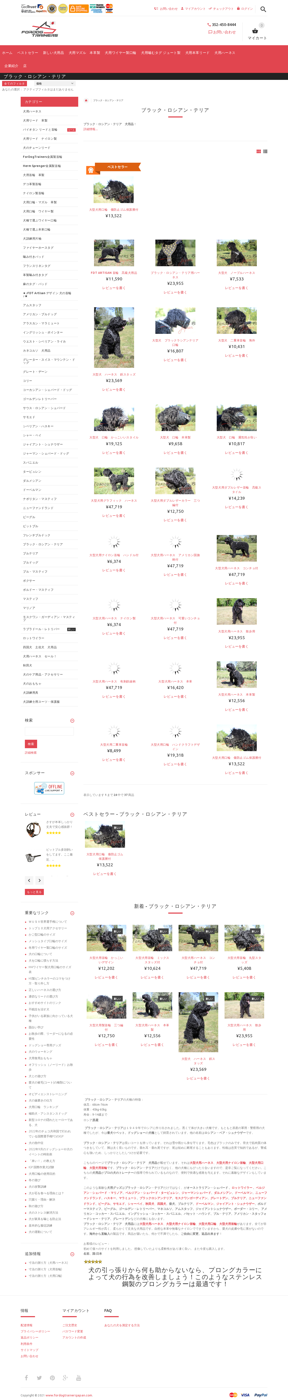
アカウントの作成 (74, 1337)
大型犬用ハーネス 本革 (175, 681)
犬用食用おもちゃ (40, 1058)
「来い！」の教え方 (42, 1161)
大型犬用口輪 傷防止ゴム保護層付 (114, 209)
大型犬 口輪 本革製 (175, 437)
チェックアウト (223, 8)
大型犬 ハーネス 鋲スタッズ (114, 374)
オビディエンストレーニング (48, 1094)
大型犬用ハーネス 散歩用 (236, 631)
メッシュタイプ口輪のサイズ (48, 941)
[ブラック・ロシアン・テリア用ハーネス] (175, 252)
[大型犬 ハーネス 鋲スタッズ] (114, 337)
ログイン (247, 8)
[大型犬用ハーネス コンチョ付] (237, 548)
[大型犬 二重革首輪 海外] (237, 320)
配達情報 (26, 1325)
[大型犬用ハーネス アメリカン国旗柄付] (175, 541)
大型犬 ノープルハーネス (236, 272)
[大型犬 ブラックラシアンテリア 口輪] (175, 320)
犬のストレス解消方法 (43, 1212)
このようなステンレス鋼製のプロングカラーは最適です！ (192, 1280)
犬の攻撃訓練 (37, 1186)
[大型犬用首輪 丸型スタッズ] (244, 937)
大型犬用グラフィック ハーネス (114, 500)
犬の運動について (40, 1232)
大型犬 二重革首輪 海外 (236, 340)
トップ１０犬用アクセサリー (48, 928)
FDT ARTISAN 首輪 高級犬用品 (114, 272)
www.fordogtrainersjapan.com (69, 1395)
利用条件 (26, 1343)
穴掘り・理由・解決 (42, 1199)
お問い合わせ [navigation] (169, 8)
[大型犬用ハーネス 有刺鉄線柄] (114, 668)
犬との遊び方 (37, 1076)
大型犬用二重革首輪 (115, 744)
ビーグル (104, 1203)
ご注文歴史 (69, 1325)
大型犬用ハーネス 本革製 (236, 694)
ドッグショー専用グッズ (45, 1045)
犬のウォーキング (40, 1051)
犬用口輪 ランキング (43, 1107)
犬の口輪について (40, 954)
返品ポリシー (29, 1337)
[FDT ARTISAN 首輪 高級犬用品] (114, 252)
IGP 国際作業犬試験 (41, 1167)
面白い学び (36, 1027)
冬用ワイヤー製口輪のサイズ (48, 947)
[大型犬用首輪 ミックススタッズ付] (152, 937)
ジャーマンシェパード (196, 1192)
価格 (39, 83)
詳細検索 (31, 752)
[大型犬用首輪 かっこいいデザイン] (106, 937)
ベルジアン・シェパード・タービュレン (152, 1192)
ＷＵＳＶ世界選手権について (48, 921)
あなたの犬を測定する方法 (122, 1325)
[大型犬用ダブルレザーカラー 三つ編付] (175, 480)
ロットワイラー (242, 1187)
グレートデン (219, 1198)
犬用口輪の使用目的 (42, 1173)
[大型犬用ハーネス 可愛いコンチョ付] (175, 604)
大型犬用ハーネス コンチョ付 (236, 568)
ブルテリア (238, 1198)
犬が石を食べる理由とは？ (46, 1193)
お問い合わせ (224, 32)
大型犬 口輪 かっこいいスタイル (114, 437)
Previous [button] (29, 880)
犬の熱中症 (36, 1143)
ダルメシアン (223, 1192)
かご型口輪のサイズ (42, 934)
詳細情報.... (90, 129)
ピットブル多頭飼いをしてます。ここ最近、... (59, 854)
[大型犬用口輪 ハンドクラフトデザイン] (175, 731)
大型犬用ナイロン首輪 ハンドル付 (114, 555)
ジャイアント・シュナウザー (235, 1203)
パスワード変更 (72, 1331)
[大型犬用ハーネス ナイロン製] (114, 604)
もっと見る (34, 891)
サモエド (119, 1203)
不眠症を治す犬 (39, 1009)
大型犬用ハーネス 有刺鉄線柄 (114, 681)
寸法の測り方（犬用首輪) (45, 1269)
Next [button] (39, 880)
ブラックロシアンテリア (156, 1198)
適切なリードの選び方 (43, 996)
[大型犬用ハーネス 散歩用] (237, 611)
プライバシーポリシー (35, 1331)
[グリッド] (259, 151)
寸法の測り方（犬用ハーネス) (48, 1262)
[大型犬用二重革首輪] (114, 731)
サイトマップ (29, 1350)
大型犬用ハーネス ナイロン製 (114, 618)
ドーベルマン (243, 1192)
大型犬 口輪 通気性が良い (237, 437)
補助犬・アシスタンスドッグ (48, 1113)
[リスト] (265, 151)
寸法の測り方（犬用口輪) (45, 1275)
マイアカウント (195, 8)
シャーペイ (135, 1203)
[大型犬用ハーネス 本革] (175, 668)
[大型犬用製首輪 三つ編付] (106, 1005)
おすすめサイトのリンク (45, 1002)
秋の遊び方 (36, 1206)
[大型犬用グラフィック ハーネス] (114, 480)
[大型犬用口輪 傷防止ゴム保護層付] (237, 737)
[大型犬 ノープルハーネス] (237, 252)
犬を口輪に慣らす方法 (43, 960)
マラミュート (128, 1198)
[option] (105, 856)
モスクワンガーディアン (191, 1198)
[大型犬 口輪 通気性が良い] (237, 417)
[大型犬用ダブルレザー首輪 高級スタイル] (237, 474)
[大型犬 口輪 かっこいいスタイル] (114, 417)
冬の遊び (34, 1180)
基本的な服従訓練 (40, 1225)
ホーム (86, 100)
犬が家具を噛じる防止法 (45, 1219)
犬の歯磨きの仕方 (40, 1100)
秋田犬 (149, 1203)
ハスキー (110, 1198)
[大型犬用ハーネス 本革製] (237, 674)
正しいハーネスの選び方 (45, 990)
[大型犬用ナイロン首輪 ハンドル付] (114, 541)
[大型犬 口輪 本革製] (175, 417)
